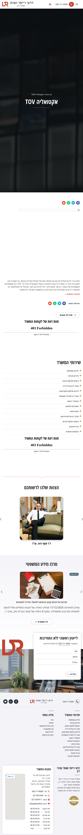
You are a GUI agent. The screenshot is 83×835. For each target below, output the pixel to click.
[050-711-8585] (71, 4)
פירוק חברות (73, 376)
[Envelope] (5, 701)
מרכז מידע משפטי (46, 726)
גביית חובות (73, 426)
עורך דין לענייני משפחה (68, 396)
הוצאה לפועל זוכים (70, 421)
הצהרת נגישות (47, 735)
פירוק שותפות (72, 370)
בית (52, 719)
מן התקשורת (48, 729)
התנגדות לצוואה (71, 406)
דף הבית (48, 94)
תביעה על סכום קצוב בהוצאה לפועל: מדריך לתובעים (41, 602)
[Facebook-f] (16, 701)
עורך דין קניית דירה (70, 386)
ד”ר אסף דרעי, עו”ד (41, 543)
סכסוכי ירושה (72, 401)
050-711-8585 (62, 4)
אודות (51, 722)
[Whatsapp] (11, 701)
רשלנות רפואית (72, 431)
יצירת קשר (49, 732)
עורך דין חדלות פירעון (69, 416)
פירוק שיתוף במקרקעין (68, 391)
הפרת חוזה (74, 411)
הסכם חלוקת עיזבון (70, 381)
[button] (77, 4)
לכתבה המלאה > (72, 294)
